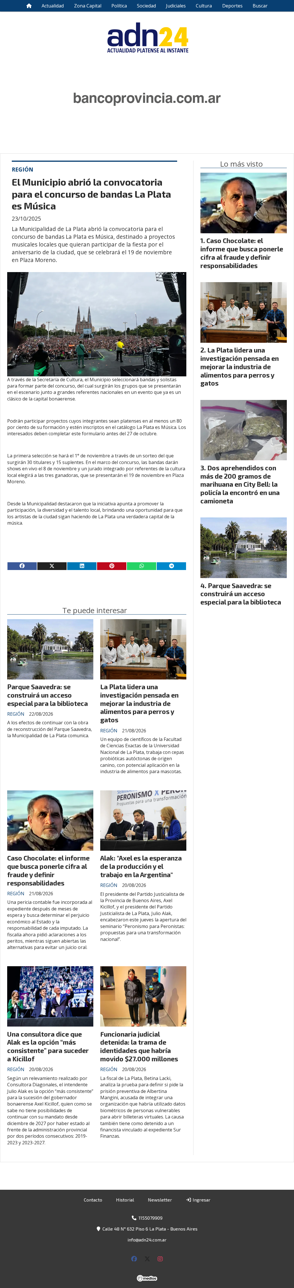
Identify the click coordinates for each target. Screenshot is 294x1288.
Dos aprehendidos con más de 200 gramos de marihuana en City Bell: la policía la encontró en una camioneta (240, 484)
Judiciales (176, 6)
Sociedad (146, 6)
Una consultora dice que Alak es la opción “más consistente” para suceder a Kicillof (48, 1046)
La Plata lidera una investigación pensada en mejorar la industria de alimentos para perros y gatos (139, 703)
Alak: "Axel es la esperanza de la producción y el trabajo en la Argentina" (141, 866)
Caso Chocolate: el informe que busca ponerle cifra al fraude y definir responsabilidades (48, 870)
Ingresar (201, 1199)
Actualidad (53, 6)
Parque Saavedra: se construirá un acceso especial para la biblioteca (47, 695)
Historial (125, 1199)
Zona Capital (87, 6)
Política (119, 6)
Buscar (260, 6)
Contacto (93, 1199)
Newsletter (160, 1199)
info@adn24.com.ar (147, 1239)
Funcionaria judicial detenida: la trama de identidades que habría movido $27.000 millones (139, 1046)
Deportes (232, 6)
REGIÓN (22, 169)
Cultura (204, 6)
